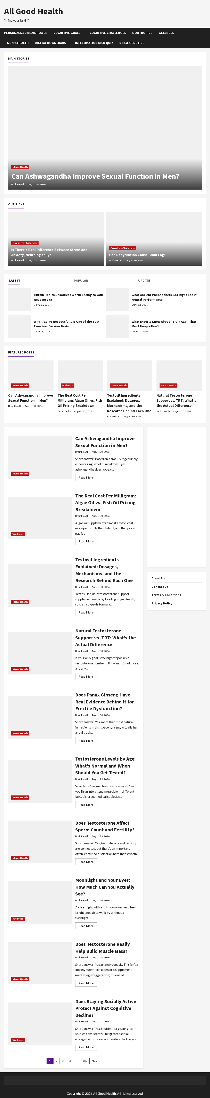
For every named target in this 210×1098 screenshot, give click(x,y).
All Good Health (33, 11)
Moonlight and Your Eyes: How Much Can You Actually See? (105, 887)
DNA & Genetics (131, 43)
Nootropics (142, 33)
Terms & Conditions (166, 595)
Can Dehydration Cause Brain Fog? (137, 254)
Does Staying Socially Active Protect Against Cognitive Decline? (105, 1008)
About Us (158, 578)
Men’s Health (18, 43)
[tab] (40, 281)
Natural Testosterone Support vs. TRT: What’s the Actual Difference (176, 400)
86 (85, 1061)
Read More (88, 478)
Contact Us (160, 587)
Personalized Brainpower (25, 33)
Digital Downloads (50, 43)
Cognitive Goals (67, 33)
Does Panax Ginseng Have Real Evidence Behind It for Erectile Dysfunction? (104, 702)
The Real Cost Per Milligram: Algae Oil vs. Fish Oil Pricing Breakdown (80, 400)
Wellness (166, 33)
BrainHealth (18, 184)
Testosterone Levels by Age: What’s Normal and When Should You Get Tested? (105, 766)
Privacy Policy (162, 603)
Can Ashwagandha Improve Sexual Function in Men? (95, 176)
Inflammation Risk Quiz (94, 43)
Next (95, 1061)
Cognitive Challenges (108, 33)
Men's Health (20, 166)
